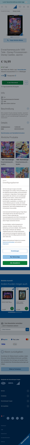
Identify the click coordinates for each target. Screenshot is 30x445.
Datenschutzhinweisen (8, 242)
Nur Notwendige (15, 257)
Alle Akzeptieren (15, 263)
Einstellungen (15, 251)
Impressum (6, 244)
